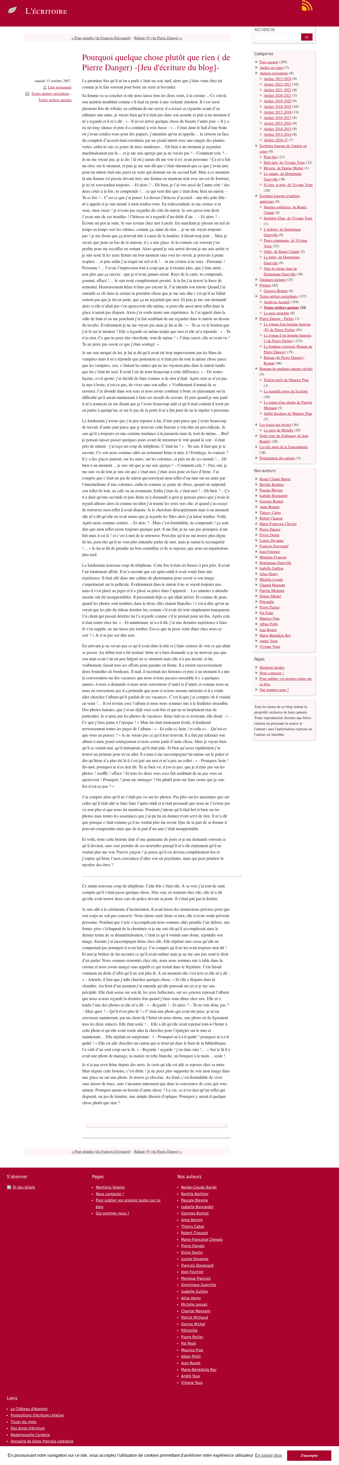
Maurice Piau (269, 618)
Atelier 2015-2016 (277, 123)
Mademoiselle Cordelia (30, 1435)
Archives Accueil (276, 301)
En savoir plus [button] (268, 1455)
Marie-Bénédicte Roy (275, 635)
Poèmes (265, 285)
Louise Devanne (272, 540)
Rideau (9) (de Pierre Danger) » (158, 37)
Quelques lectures (273, 279)
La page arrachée (276, 312)
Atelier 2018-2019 (277, 106)
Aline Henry (269, 573)
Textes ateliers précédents (50, 93)
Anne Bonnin (269, 506)
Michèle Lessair (271, 579)
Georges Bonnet (276, 290)
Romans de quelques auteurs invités (286, 368)
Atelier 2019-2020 (277, 100)
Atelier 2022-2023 (277, 84)
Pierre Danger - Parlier (277, 318)
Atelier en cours (271, 67)
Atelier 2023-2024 (277, 78)
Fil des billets (24, 1187)
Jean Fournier (270, 551)
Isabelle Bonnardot (274, 495)
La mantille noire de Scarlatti (286, 391)
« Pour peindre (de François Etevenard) (101, 37)
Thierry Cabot (270, 512)
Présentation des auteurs (277, 457)
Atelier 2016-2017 (277, 117)
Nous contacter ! (272, 672)
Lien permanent (60, 87)
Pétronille (267, 601)
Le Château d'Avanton (29, 1409)
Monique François (273, 557)
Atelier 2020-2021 (277, 95)
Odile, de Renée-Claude (281, 251)
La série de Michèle (278, 430)
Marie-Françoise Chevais (278, 523)
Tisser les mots (24, 1422)
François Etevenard (274, 545)
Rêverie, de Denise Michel (283, 167)
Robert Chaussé (271, 518)
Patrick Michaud (272, 590)
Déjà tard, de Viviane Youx (284, 162)
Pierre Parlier (270, 607)
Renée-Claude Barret (275, 478)
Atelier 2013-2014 (277, 134)
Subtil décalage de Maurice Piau (288, 413)
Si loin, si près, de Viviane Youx (288, 184)
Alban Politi (269, 623)
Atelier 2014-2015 (277, 128)
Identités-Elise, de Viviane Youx (288, 218)
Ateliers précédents (274, 73)
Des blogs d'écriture (28, 1428)
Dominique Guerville (275, 562)
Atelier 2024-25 (276, 139)
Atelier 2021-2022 (277, 89)
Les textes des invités (275, 424)
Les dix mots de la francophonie (284, 446)
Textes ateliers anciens (55, 99)
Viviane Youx (270, 646)
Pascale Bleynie (271, 489)
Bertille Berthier (272, 484)
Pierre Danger (270, 529)
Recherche (265, 30)
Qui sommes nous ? (274, 689)
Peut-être (270, 156)
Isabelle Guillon (271, 568)
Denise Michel (270, 596)
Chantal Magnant (272, 584)
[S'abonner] (307, 9)
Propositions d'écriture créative (37, 1415)
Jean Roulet (268, 629)
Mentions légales (272, 667)
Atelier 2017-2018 (277, 112)
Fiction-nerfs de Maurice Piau (286, 379)
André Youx (269, 640)
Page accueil (269, 61)
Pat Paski (266, 612)
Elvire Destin (269, 534)
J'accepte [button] (309, 1455)
